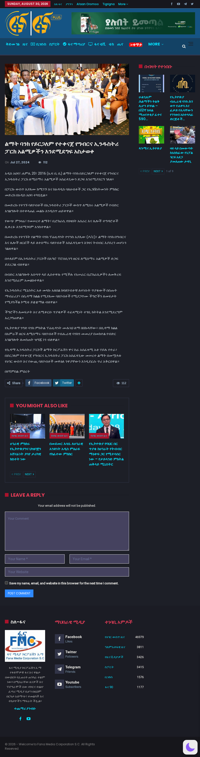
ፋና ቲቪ (100, 44)
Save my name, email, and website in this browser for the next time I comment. (64, 583)
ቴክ (111, 44)
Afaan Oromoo (88, 4)
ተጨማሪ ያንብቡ (25, 708)
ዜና (25, 44)
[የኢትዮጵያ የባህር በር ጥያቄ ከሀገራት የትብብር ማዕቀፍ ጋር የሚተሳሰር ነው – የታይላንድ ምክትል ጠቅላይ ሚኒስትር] (106, 426)
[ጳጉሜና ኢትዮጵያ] (151, 135)
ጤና (120, 44)
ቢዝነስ (41, 44)
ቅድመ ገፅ (13, 44)
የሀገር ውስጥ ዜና (20, 436)
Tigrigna (108, 4)
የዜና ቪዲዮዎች (114, 657)
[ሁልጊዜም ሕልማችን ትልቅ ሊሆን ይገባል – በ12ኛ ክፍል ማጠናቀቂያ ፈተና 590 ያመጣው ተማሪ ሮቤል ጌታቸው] (151, 83)
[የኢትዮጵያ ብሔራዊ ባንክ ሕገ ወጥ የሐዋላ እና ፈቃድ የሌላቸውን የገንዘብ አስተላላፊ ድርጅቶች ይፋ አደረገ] (182, 83)
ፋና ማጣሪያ (76, 44)
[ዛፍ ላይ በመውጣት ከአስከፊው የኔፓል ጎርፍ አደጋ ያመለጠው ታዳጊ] (182, 135)
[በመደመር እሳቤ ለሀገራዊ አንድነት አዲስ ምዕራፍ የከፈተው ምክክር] (67, 426)
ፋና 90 (109, 687)
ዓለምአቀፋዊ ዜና (115, 647)
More (122, 4)
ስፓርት (54, 44)
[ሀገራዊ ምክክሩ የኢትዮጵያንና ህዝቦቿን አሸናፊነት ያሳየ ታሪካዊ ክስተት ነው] (27, 426)
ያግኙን (69, 4)
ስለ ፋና (58, 4)
